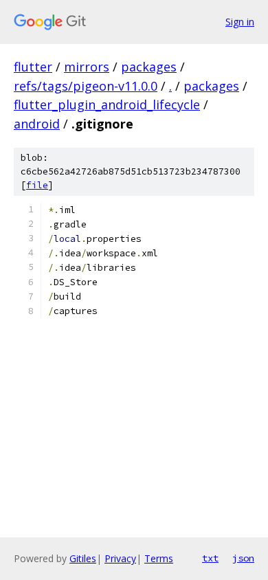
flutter (33, 66)
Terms (158, 558)
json (243, 558)
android (37, 123)
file (37, 185)
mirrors (86, 66)
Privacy (120, 558)
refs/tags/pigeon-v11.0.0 (85, 86)
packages (149, 66)
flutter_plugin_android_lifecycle (107, 104)
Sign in (239, 21)
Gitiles (82, 558)
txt (210, 558)
